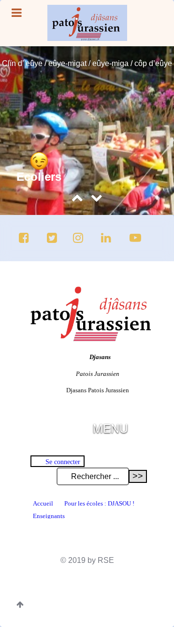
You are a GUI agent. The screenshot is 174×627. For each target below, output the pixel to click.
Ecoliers (38, 176)
